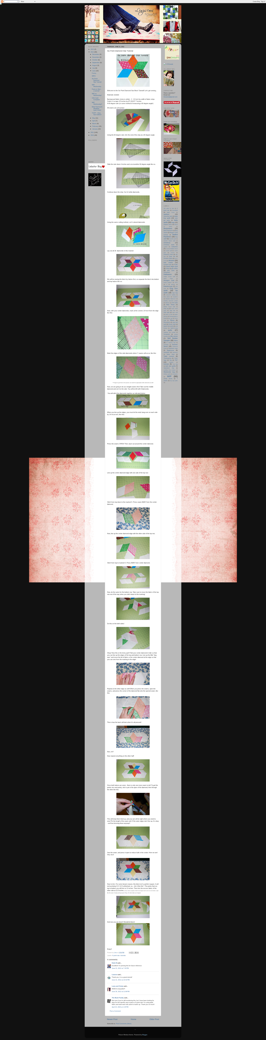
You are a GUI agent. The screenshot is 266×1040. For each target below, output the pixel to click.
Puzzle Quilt (172, 324)
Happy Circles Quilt (169, 276)
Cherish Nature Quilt (169, 240)
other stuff (175, 312)
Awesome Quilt (168, 216)
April (94, 121)
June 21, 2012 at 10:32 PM (121, 980)
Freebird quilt (167, 264)
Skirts (176, 340)
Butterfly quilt (172, 238)
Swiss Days (170, 354)
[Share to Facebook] (136, 953)
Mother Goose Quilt (169, 306)
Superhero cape (173, 348)
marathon (175, 296)
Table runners (169, 356)
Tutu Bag (175, 364)
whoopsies (175, 374)
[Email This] (130, 953)
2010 (92, 135)
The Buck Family (118, 998)
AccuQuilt (175, 210)
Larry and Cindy (117, 986)
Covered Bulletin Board (172, 248)
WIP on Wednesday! (97, 94)
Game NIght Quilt (172, 266)
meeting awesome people (171, 300)
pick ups (170, 318)
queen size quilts (168, 326)
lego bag (175, 293)
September (96, 62)
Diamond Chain (168, 254)
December (96, 54)
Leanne (114, 974)
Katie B (114, 963)
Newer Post (112, 1019)
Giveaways (167, 272)
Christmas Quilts (169, 244)
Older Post (154, 1019)
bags (173, 222)
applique (166, 214)
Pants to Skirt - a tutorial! (97, 90)
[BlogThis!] (132, 953)
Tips (170, 360)
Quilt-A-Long (174, 328)
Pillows (172, 320)
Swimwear (175, 352)
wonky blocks (168, 378)
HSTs (176, 282)
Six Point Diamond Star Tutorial (96, 80)
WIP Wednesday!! (97, 103)
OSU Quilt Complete (96, 98)
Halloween (168, 274)
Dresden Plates (168, 258)
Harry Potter (168, 278)
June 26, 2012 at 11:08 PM (120, 991)
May (93, 118)
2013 (92, 49)
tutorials (123, 955)
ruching (173, 332)
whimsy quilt (167, 374)
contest (165, 246)
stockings (166, 344)
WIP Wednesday (96, 85)
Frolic (176, 264)
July (93, 68)
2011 (92, 132)
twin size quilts (170, 366)
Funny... (94, 73)
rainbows (166, 332)
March (94, 123)
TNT (176, 360)
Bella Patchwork (168, 230)
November (96, 57)
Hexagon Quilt (169, 280)
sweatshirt (166, 352)
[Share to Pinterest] (138, 953)
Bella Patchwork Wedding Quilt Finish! (97, 108)
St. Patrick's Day (171, 342)
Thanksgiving (167, 358)
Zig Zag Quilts (174, 380)
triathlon (171, 362)
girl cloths (174, 268)
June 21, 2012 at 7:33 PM (120, 968)
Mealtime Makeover (171, 298)
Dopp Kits (172, 256)
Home (133, 1019)
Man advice (167, 296)
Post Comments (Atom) (123, 1023)
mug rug (166, 308)
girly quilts (170, 270)
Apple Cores (170, 212)
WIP (169, 376)
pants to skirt (169, 314)
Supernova (170, 350)
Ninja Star (172, 310)
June (94, 71)
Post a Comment (115, 1011)
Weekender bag (169, 372)
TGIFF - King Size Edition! (97, 113)
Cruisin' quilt (169, 250)
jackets (173, 284)
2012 (92, 52)
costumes (174, 246)
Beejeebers (168, 228)
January (95, 129)
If (166, 284)
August (94, 65)
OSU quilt (166, 312)
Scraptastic (167, 334)
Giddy (167, 268)
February (95, 126)
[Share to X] (134, 953)
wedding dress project (169, 370)
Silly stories (174, 336)
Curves (173, 252)
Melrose (168, 302)
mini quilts (175, 302)
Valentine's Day (169, 368)
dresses (171, 260)
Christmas (167, 243)
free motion (168, 262)
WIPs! (94, 76)
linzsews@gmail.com (170, 97)
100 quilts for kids (169, 208)
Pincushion (167, 322)
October (95, 60)
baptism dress (168, 224)
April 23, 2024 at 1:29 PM (120, 1007)
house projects (168, 282)
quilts (170, 330)
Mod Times (170, 304)
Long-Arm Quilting (170, 294)
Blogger (144, 1035)
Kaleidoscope (168, 286)
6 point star (116, 955)
